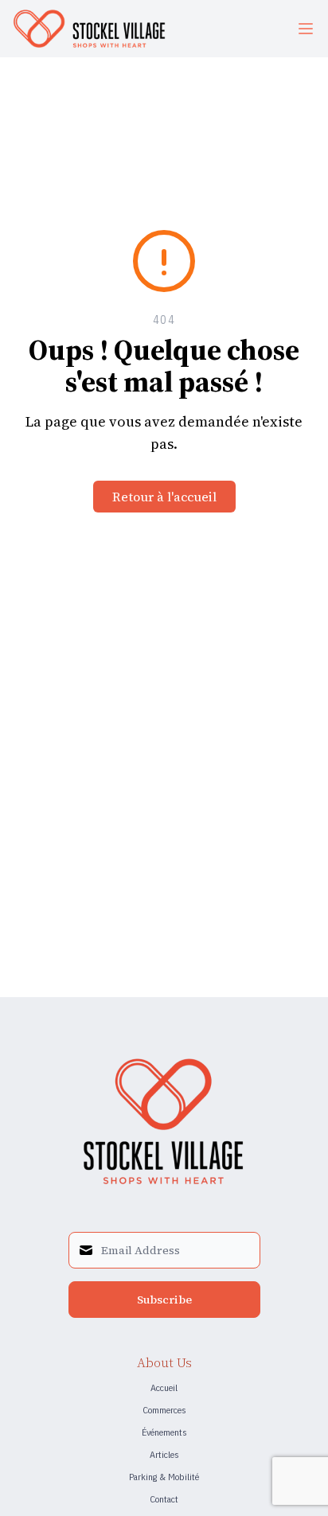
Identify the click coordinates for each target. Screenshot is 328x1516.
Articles (164, 1454)
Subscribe (164, 1300)
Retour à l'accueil (164, 496)
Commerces (164, 1410)
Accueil (164, 1387)
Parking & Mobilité (164, 1477)
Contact (164, 1499)
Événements (164, 1432)
